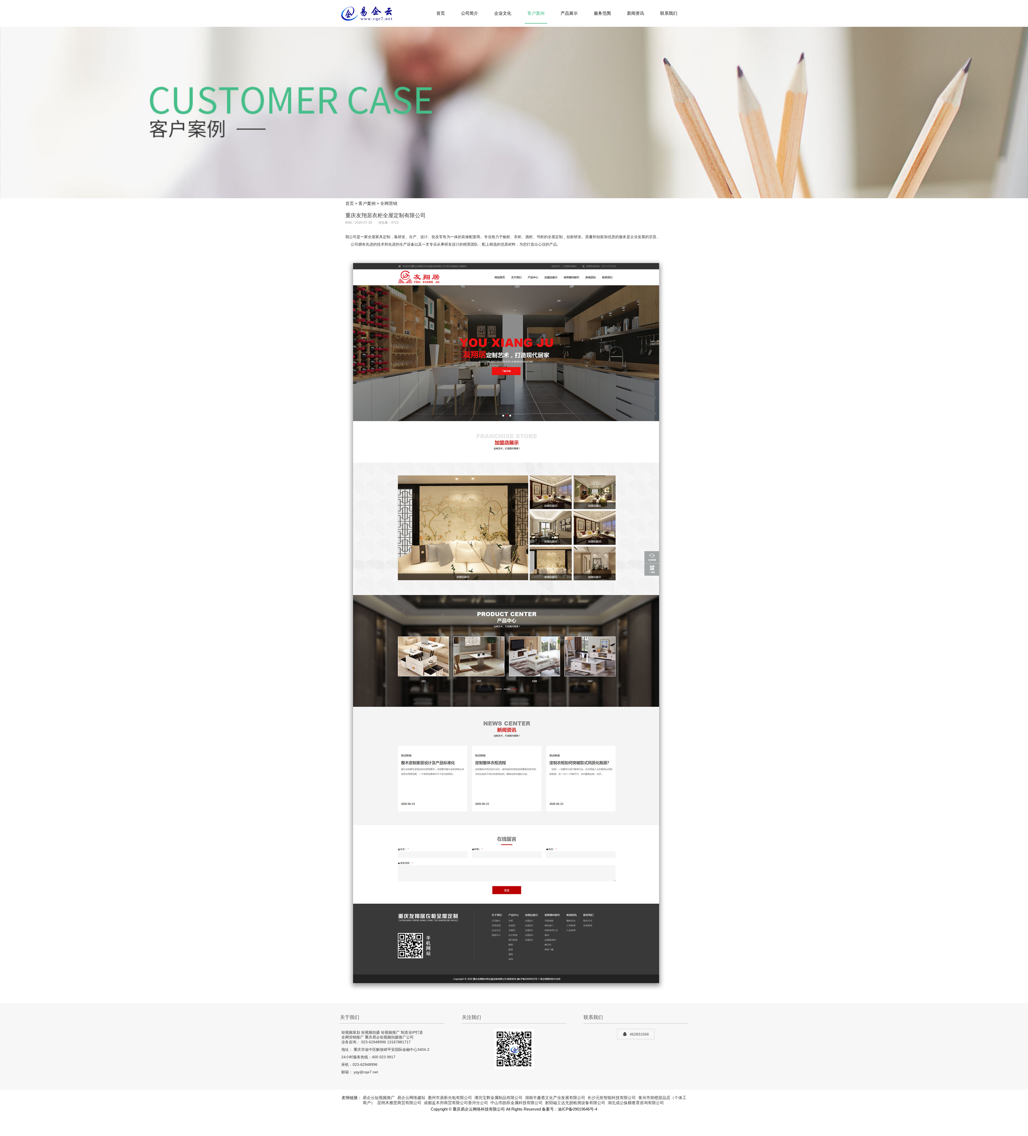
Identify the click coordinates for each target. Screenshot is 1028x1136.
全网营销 (388, 203)
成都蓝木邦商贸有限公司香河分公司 (456, 1103)
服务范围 (602, 13)
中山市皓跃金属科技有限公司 (516, 1103)
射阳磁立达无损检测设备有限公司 (575, 1103)
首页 (440, 13)
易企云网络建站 (411, 1098)
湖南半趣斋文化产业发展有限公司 (555, 1098)
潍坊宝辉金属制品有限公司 (498, 1098)
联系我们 (668, 13)
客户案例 (536, 13)
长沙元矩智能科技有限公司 (612, 1098)
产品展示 (569, 13)
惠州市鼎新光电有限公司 (450, 1098)
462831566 (639, 1034)
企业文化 (502, 13)
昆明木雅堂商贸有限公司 (399, 1103)
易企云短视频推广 (379, 1098)
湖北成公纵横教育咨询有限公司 (636, 1103)
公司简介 (469, 13)
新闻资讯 (635, 13)
